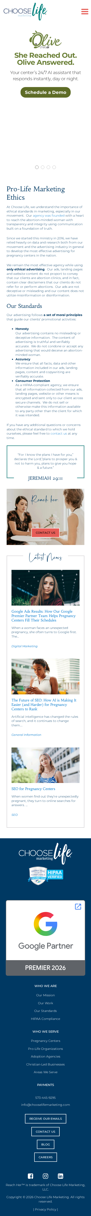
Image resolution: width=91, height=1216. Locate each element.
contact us (59, 433)
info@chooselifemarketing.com (45, 1105)
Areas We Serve (45, 1072)
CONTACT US (45, 532)
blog (45, 1144)
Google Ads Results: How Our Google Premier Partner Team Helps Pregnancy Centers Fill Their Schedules (43, 615)
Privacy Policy (45, 1209)
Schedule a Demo (45, 92)
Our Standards (45, 1011)
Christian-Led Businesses (45, 1064)
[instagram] (45, 1175)
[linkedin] (60, 1175)
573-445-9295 (45, 1098)
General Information (26, 734)
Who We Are (45, 986)
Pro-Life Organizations (45, 1049)
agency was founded (48, 216)
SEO (14, 814)
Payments (45, 1085)
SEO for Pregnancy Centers (33, 788)
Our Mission (45, 995)
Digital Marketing (24, 646)
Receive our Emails (45, 1118)
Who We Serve (45, 1032)
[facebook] (30, 1175)
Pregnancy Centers (45, 1041)
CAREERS (46, 1157)
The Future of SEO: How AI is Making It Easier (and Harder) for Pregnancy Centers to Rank (43, 704)
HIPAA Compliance (45, 1019)
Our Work (45, 1003)
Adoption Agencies (45, 1056)
